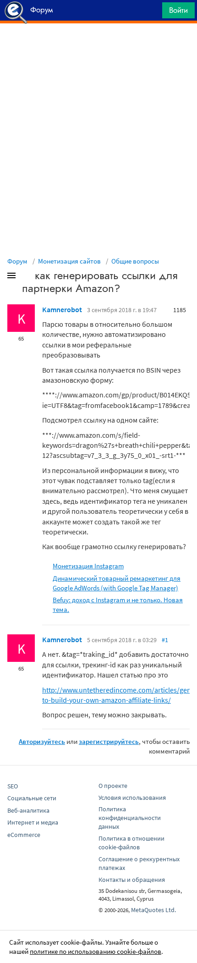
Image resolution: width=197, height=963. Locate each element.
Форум (17, 261)
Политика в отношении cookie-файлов (131, 842)
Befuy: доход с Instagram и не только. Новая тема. (118, 604)
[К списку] (26, 277)
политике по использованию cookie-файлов (95, 951)
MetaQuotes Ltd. (153, 910)
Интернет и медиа (32, 822)
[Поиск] (152, 12)
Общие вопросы (135, 261)
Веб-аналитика (28, 810)
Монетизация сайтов (69, 261)
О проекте (112, 785)
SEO (12, 786)
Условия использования (132, 797)
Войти (178, 10)
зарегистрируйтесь (109, 741)
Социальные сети (31, 798)
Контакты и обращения (131, 879)
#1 (165, 640)
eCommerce (23, 835)
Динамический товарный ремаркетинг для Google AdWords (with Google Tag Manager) (117, 583)
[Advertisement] (98, 46)
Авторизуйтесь (42, 741)
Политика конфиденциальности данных (129, 818)
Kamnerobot (62, 309)
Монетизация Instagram (88, 565)
